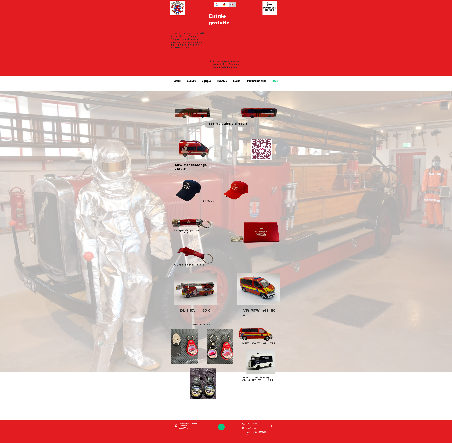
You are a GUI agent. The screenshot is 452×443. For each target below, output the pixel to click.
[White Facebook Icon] (271, 426)
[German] (225, 4)
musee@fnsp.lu (251, 428)
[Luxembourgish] (217, 4)
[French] (232, 4)
